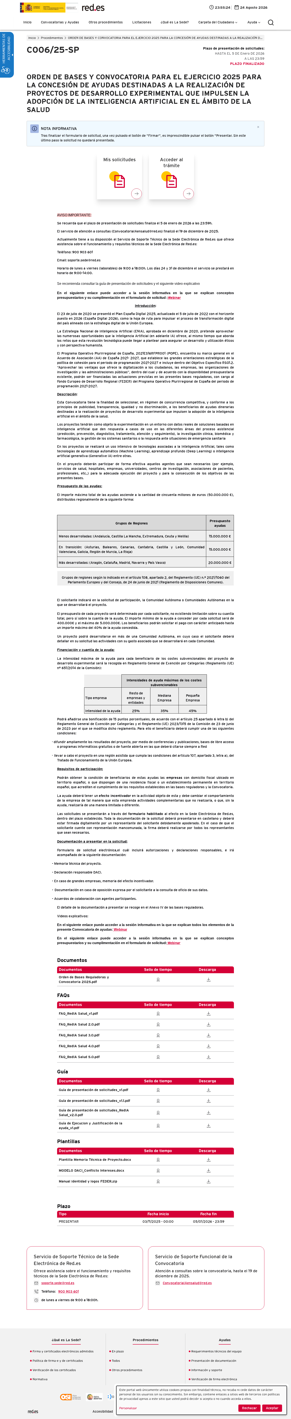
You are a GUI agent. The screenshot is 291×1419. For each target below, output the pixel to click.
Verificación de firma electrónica (214, 1379)
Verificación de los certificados (54, 1370)
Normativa (40, 1379)
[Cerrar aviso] (258, 127)
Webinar (174, 297)
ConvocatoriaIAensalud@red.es (187, 1283)
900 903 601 (68, 1291)
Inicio (27, 22)
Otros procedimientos (106, 22)
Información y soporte (206, 1370)
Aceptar (272, 1408)
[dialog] (201, 1400)
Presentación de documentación (213, 1360)
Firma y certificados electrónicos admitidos (63, 1351)
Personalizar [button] (128, 1408)
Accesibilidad (102, 1411)
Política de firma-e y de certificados (58, 1360)
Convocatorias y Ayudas (60, 22)
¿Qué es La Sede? (175, 22)
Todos (116, 1360)
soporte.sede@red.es (57, 1283)
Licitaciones (141, 22)
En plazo (118, 1351)
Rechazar (249, 1408)
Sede (62, 8)
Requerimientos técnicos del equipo (216, 1351)
